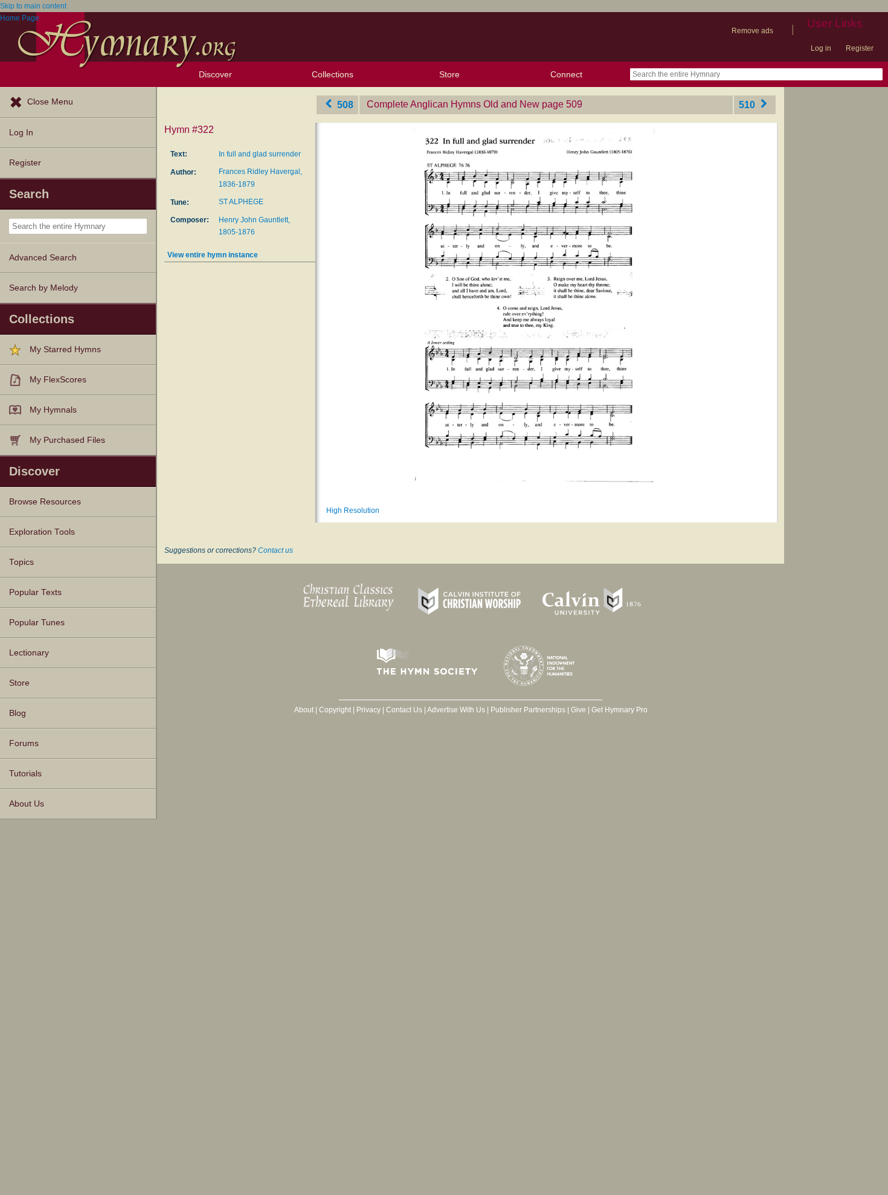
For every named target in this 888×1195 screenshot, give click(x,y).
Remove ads (752, 31)
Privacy (368, 710)
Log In (21, 132)
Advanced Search (43, 257)
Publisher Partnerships (528, 710)
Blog (17, 713)
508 (344, 104)
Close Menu (50, 101)
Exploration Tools (42, 531)
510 (748, 104)
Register (860, 48)
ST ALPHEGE (241, 202)
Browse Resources (45, 501)
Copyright (335, 710)
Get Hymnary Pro (619, 710)
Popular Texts (35, 592)
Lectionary (29, 652)
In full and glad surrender (260, 154)
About (304, 710)
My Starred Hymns (65, 349)
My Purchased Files (67, 440)
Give (578, 710)
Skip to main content (33, 6)
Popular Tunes (37, 622)
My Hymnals (53, 409)
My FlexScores (58, 379)
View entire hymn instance (212, 255)
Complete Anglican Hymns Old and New (453, 104)
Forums (24, 743)
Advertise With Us (456, 710)
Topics (21, 562)
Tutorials (25, 773)
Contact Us (404, 710)
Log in (821, 48)
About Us (26, 803)
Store (449, 74)
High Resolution (352, 510)
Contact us (275, 550)
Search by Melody (43, 287)
